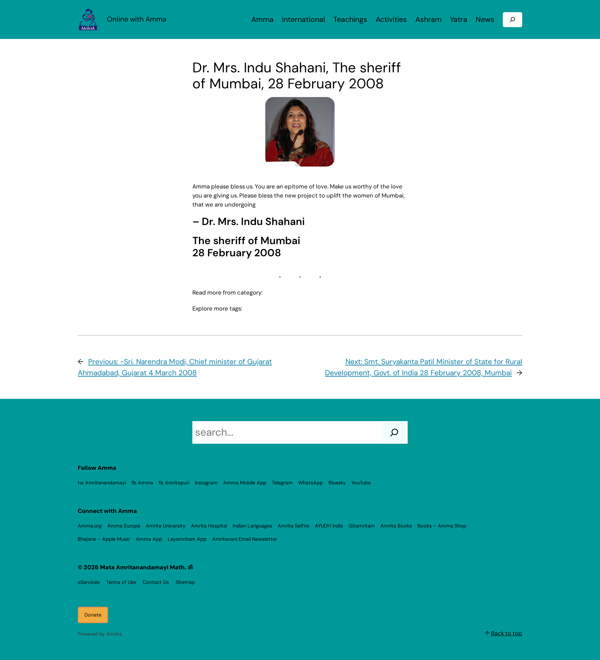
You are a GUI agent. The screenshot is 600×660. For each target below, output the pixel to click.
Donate (92, 615)
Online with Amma (136, 19)
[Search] (394, 432)
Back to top (506, 633)
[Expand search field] (512, 19)
